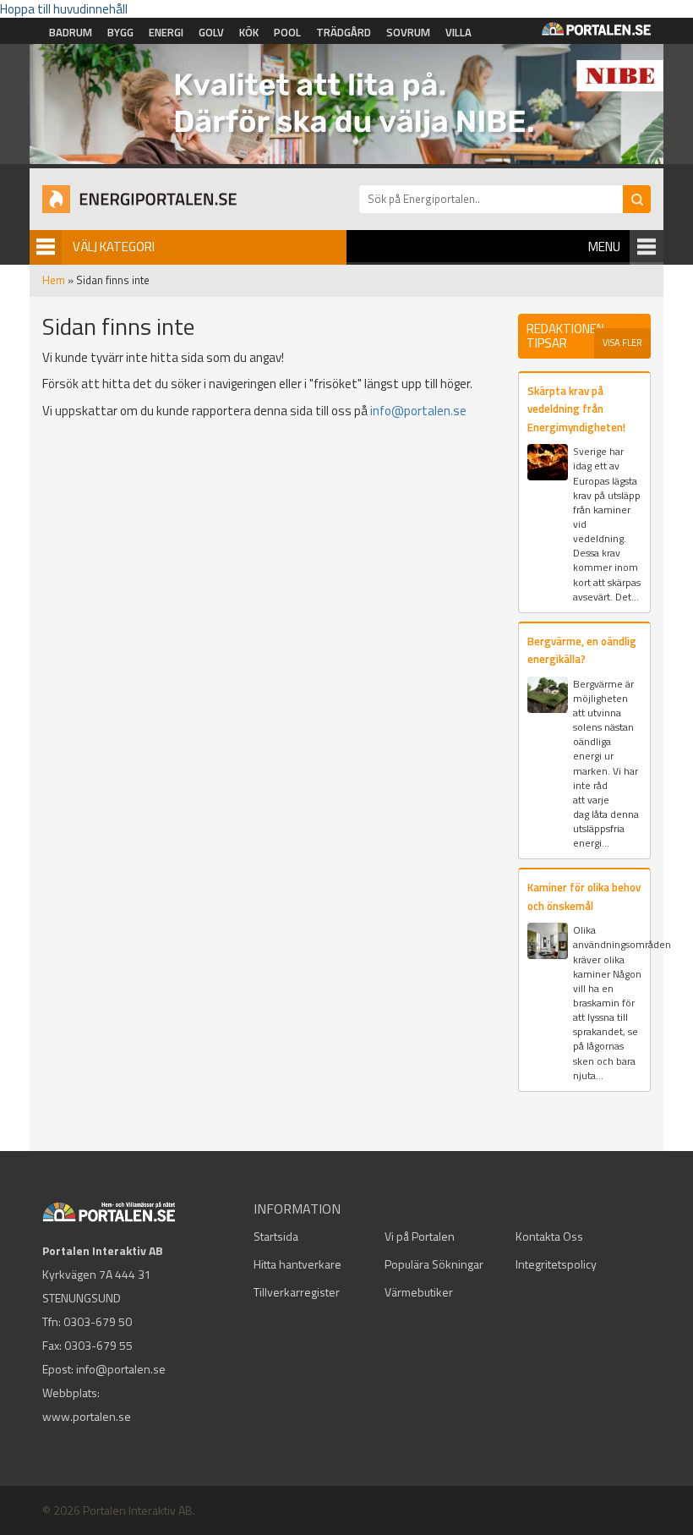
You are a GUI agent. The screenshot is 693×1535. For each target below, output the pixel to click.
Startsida (276, 1236)
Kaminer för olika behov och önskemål (584, 896)
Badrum (70, 32)
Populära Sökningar (434, 1264)
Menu (604, 246)
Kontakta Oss (549, 1236)
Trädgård (343, 32)
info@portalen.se (418, 410)
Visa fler (622, 342)
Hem (53, 279)
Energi (166, 32)
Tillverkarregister (297, 1292)
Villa (458, 32)
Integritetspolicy (556, 1264)
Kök (249, 32)
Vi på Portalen (420, 1236)
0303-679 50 (97, 1321)
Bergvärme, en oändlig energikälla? (581, 650)
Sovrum (408, 32)
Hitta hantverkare (297, 1264)
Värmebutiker (419, 1292)
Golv (211, 32)
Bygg (120, 32)
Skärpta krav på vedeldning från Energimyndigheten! (576, 409)
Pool (287, 32)
